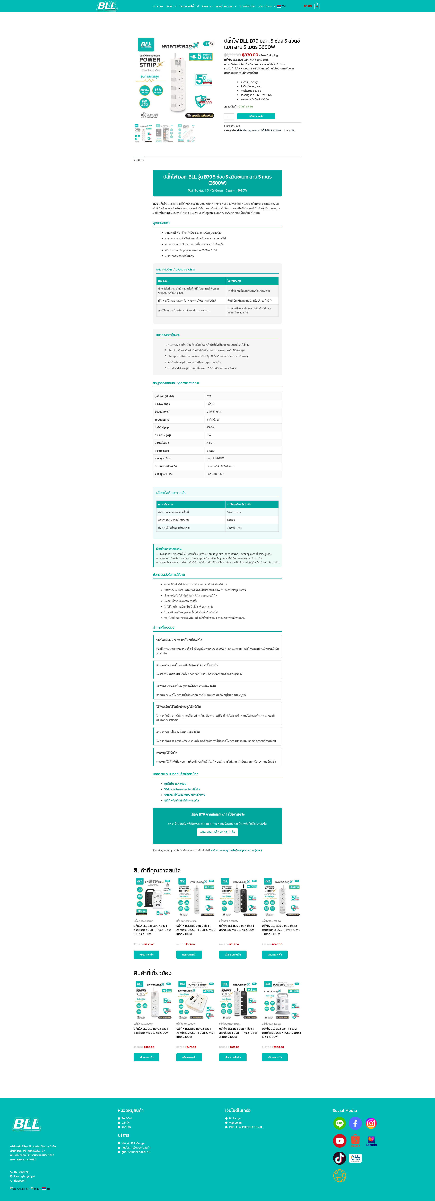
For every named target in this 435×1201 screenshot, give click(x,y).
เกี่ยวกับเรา (265, 6)
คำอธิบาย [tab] (139, 160)
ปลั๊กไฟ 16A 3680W (270, 130)
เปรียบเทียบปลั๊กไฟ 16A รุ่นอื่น (217, 832)
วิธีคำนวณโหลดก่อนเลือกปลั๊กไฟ (182, 789)
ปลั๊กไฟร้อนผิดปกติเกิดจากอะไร (181, 800)
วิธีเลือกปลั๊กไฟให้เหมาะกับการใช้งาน (184, 795)
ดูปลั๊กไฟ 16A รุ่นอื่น (175, 783)
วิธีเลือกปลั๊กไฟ (189, 6)
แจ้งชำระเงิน (247, 6)
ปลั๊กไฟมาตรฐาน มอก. (248, 130)
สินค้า (169, 6)
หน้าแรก (158, 6)
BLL (294, 130)
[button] (175, 6)
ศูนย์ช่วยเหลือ (224, 6)
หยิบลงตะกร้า (256, 116)
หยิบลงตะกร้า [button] (147, 954)
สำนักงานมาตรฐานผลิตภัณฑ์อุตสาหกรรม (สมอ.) (236, 850)
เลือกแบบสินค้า (233, 954)
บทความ (207, 6)
